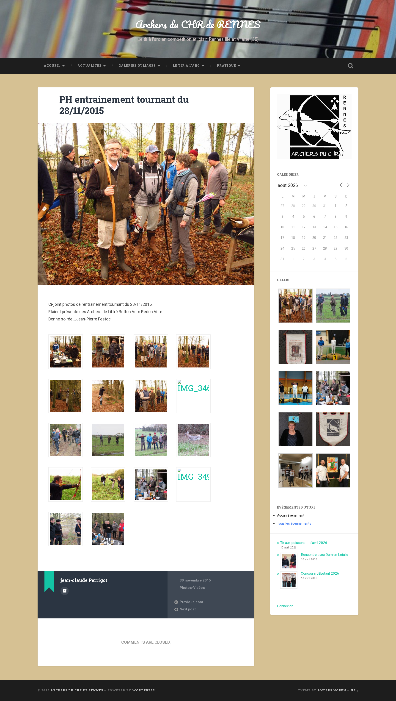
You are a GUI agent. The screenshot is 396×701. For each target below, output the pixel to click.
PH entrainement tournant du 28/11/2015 (124, 105)
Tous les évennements (294, 523)
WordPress (143, 690)
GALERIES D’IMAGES (137, 66)
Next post (188, 609)
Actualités (89, 66)
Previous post (191, 602)
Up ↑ (354, 690)
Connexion (285, 606)
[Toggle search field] (350, 66)
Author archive (64, 591)
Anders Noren (331, 690)
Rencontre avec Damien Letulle (324, 555)
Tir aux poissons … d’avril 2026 (303, 543)
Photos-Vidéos (192, 588)
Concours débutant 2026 (320, 573)
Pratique (226, 66)
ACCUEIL (52, 66)
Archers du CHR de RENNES (198, 24)
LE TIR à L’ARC (186, 66)
